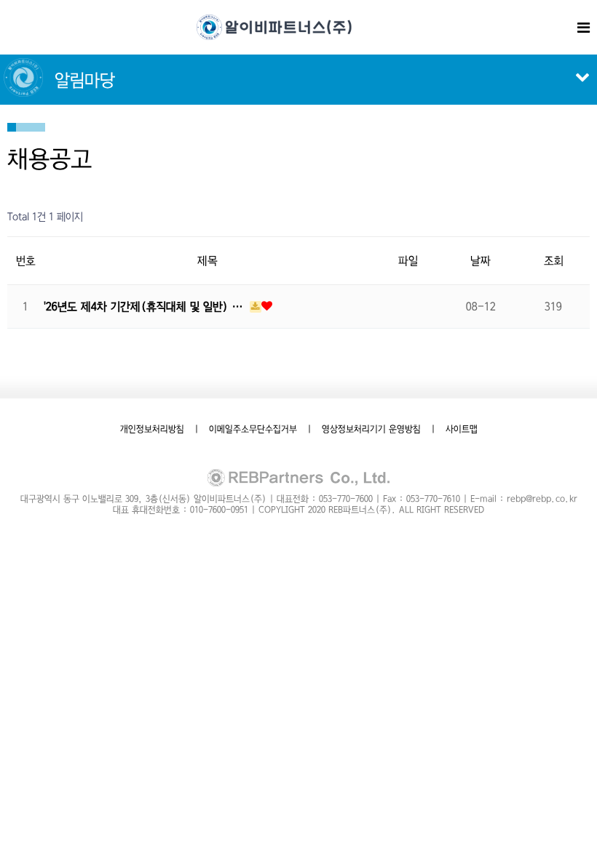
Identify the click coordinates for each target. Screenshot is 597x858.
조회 (554, 260)
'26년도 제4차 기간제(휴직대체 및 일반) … (145, 306)
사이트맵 (462, 429)
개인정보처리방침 (152, 429)
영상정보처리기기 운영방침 (371, 429)
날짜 (480, 260)
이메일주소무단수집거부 (253, 429)
